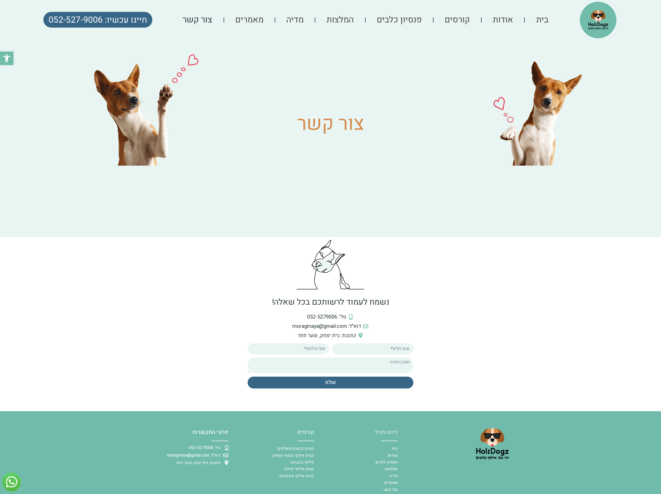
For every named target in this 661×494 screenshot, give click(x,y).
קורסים (457, 19)
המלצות (340, 19)
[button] (6, 58)
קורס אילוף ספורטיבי (296, 476)
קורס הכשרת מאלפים (295, 449)
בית (542, 19)
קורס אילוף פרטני (299, 469)
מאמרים (249, 19)
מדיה (295, 19)
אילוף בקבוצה (302, 462)
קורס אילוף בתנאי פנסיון (293, 455)
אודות (503, 19)
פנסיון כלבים (399, 19)
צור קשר (197, 19)
